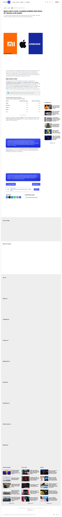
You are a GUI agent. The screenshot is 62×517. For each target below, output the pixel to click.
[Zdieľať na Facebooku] (7, 197)
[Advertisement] (23, 24)
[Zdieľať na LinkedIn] (12, 197)
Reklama (27, 514)
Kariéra (31, 514)
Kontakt (34, 514)
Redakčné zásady (23, 514)
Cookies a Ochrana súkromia (15, 514)
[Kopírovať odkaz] (20, 197)
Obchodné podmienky (6, 514)
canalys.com (26, 80)
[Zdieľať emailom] (17, 197)
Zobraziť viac (52, 142)
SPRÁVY (14, 2)
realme (30, 74)
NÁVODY (17, 2)
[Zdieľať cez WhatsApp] (15, 197)
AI (24, 2)
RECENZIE (21, 2)
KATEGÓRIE (28, 2)
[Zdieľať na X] (9, 197)
